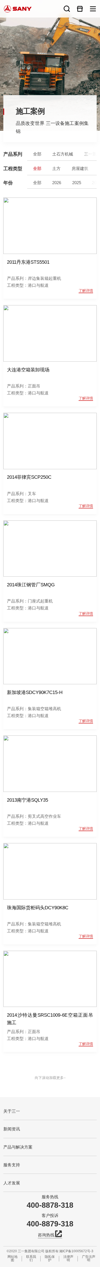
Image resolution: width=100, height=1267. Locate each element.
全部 (37, 154)
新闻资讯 (11, 1129)
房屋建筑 (80, 168)
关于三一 (11, 1111)
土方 (56, 168)
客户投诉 (50, 1215)
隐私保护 (50, 1258)
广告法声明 (88, 1258)
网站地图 (13, 1258)
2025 (76, 182)
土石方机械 (62, 154)
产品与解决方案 (17, 1147)
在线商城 (80, 9)
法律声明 (68, 1258)
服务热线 (50, 1196)
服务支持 (11, 1164)
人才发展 (11, 1182)
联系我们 (31, 1258)
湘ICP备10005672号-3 (76, 1251)
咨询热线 (46, 1235)
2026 (56, 182)
